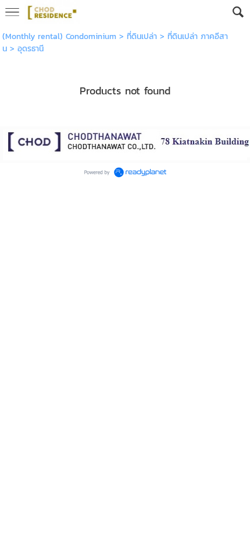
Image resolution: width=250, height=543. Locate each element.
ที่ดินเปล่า (142, 36)
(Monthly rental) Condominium (59, 36)
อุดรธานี (30, 49)
